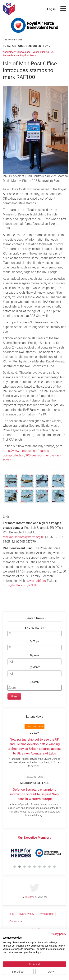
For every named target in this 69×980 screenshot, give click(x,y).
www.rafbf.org (36, 581)
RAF (52, 51)
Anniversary (9, 51)
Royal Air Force (28, 55)
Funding (44, 51)
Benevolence (23, 51)
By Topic (34, 641)
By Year (34, 655)
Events (35, 51)
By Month (34, 667)
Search (34, 682)
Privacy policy (58, 934)
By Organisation (34, 627)
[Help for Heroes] (21, 853)
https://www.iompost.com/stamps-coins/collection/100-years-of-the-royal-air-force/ (32, 455)
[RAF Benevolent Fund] (48, 853)
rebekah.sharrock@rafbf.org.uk (23, 537)
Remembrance (11, 55)
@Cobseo (29, 897)
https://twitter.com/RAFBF (20, 585)
